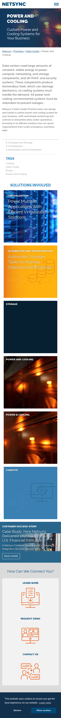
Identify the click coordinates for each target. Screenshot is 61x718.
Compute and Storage (20, 143)
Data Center (12, 167)
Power (9, 171)
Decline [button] (17, 710)
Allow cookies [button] (44, 710)
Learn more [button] (45, 702)
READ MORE (11, 556)
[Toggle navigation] (57, 3)
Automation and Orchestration (25, 150)
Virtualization (15, 146)
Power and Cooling (16, 174)
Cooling (10, 163)
